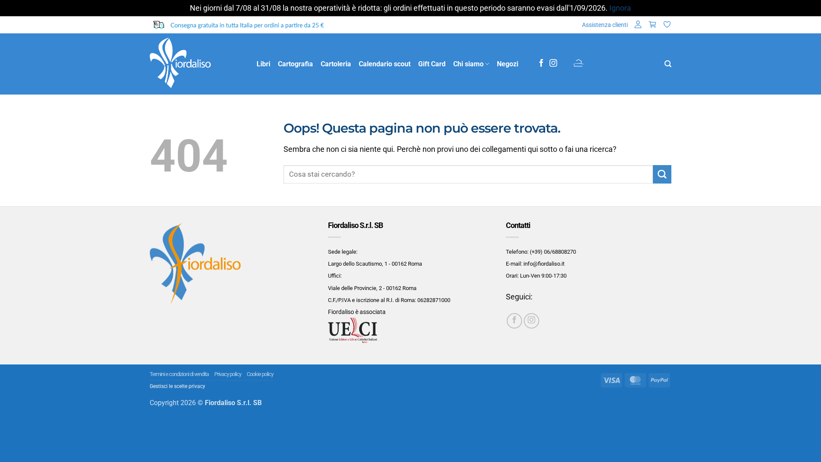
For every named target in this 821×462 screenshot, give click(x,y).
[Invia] (662, 174)
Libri (263, 64)
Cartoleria (336, 64)
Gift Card (432, 64)
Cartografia (295, 64)
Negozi (507, 64)
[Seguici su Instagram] (553, 63)
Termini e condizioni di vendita (179, 374)
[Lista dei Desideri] (667, 25)
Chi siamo (468, 64)
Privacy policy (227, 374)
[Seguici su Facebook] (541, 63)
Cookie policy (260, 374)
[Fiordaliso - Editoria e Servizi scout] (197, 64)
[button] (638, 25)
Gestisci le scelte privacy (177, 386)
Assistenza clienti (605, 24)
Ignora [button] (620, 8)
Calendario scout (384, 64)
